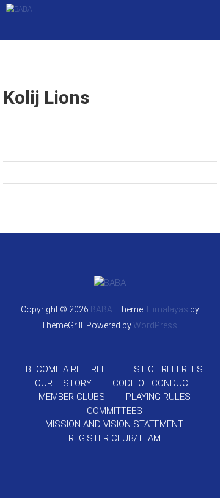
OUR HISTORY (63, 383)
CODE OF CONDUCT (153, 383)
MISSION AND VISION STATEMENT (114, 424)
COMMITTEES (114, 410)
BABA (101, 309)
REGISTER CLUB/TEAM (114, 438)
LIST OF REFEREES (165, 369)
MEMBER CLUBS (71, 396)
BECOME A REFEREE (66, 369)
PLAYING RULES (158, 396)
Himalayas (167, 309)
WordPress (155, 325)
